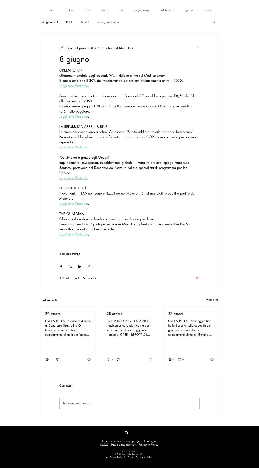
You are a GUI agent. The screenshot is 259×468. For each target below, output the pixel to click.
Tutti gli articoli (49, 22)
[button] (214, 22)
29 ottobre (52, 313)
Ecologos (150, 441)
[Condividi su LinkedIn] (80, 266)
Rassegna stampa (108, 22)
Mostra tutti (212, 299)
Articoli (85, 22)
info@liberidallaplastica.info (129, 454)
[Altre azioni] (197, 48)
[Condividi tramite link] (89, 266)
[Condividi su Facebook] (61, 266)
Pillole (69, 22)
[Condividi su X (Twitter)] (70, 266)
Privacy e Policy (148, 444)
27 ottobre (176, 313)
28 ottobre (114, 313)
